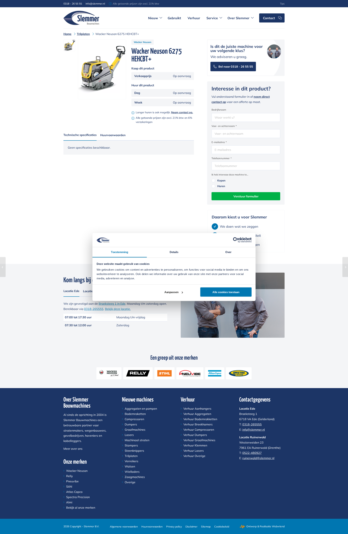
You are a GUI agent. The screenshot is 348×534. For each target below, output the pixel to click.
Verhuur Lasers (193, 450)
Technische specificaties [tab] (80, 135)
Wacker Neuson (142, 42)
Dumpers (131, 424)
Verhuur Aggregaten (197, 414)
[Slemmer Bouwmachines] (81, 17)
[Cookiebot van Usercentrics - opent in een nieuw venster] (236, 240)
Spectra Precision (78, 497)
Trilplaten (83, 34)
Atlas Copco (74, 492)
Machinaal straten (137, 440)
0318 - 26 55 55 (72, 3)
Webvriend (278, 526)
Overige (130, 482)
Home (67, 34)
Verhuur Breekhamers (198, 424)
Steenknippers (134, 450)
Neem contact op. (182, 112)
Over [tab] (228, 251)
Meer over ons (72, 448)
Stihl (69, 486)
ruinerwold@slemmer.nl (258, 458)
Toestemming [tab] (119, 251)
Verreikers (131, 461)
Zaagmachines (135, 477)
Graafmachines (135, 429)
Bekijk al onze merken (80, 507)
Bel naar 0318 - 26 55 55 (235, 66)
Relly (69, 476)
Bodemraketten (135, 414)
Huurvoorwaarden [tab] (113, 135)
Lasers (129, 435)
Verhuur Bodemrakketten (200, 419)
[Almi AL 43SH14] (3, 267)
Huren (221, 186)
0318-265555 (93, 309)
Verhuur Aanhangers (197, 408)
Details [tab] (174, 251)
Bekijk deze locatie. (118, 309)
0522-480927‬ (252, 453)
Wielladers (132, 471)
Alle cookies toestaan (225, 292)
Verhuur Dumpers (195, 435)
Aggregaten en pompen (141, 408)
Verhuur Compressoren (198, 429)
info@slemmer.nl (95, 3)
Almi (69, 502)
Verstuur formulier (245, 196)
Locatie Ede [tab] (71, 291)
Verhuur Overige (194, 456)
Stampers (131, 445)
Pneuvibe (72, 481)
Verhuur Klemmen (195, 445)
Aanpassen (171, 292)
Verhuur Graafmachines (199, 440)
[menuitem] (282, 3)
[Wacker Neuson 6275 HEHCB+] (345, 267)
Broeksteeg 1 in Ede (112, 303)
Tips (282, 3)
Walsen (130, 466)
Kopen (221, 180)
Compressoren (134, 419)
